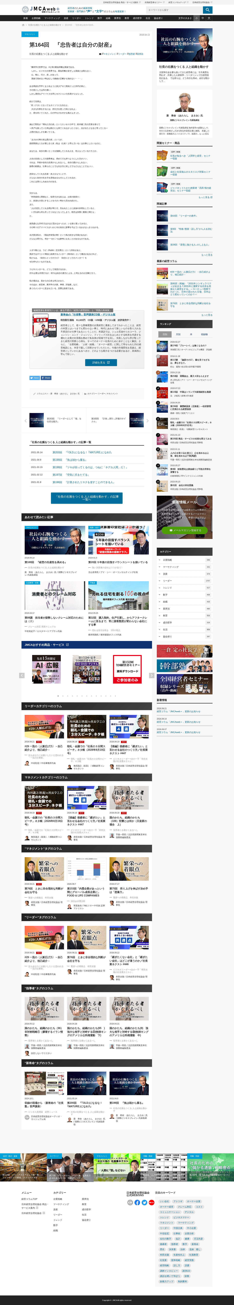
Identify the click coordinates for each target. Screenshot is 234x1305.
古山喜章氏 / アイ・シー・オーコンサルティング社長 (113, 572)
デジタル (189, 1212)
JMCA (114, 1300)
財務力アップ (166, 1281)
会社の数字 (165, 1239)
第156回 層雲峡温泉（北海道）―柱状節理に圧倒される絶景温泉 (190, 407)
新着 (25, 18)
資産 (66, 18)
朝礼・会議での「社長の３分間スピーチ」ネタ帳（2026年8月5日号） (191, 424)
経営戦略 (164, 1265)
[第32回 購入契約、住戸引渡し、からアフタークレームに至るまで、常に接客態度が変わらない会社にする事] (118, 595)
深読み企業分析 (78, 901)
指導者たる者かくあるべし (125, 830)
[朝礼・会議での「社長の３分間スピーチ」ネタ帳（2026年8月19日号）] (86, 726)
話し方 (177, 1265)
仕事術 (177, 1233)
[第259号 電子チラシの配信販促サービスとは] (210, 1167)
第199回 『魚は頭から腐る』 (127, 1103)
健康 (187, 1239)
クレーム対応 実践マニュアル (42, 626)
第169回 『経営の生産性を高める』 (46, 562)
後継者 (163, 1244)
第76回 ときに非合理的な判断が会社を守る (44, 890)
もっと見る (206, 197)
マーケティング (52, 18)
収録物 (204, 334)
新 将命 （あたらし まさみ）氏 (65, 394)
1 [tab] (58, 696)
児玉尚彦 (198, 1239)
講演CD (186, 1271)
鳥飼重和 (182, 1281)
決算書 (172, 1249)
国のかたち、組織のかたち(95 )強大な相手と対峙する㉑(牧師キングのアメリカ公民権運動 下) (86, 1032)
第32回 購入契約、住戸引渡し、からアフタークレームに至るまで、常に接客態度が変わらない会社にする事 (117, 621)
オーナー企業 (193, 1201)
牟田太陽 (164, 1255)
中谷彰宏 (164, 1233)
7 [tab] (86, 696)
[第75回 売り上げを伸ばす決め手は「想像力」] (129, 869)
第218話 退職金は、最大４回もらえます (189, 376)
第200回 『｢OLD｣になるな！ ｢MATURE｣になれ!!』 (84, 1105)
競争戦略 (175, 1260)
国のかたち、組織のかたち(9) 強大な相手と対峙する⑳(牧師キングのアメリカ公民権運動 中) (129, 1032)
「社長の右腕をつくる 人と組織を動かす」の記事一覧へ (87, 498)
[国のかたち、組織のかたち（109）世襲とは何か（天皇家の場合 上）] (129, 797)
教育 (127, 18)
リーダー (76, 18)
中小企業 (191, 1228)
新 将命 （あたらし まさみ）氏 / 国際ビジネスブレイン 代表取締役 (89, 1122)
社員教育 (193, 1255)
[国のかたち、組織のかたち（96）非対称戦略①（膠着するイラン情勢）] (44, 1008)
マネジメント (30, 34)
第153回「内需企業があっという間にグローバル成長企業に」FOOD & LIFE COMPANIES (86, 892)
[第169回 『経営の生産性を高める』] (55, 540)
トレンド (89, 18)
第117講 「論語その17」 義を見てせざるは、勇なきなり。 (190, 361)
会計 (178, 1239)
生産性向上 (179, 1255)
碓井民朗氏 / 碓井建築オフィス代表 (104, 635)
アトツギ (178, 1201)
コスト (199, 1207)
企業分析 (189, 1233)
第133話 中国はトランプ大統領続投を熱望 (190, 392)
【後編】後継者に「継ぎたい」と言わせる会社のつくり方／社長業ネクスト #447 (129, 750)
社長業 (163, 1260)
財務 (187, 1276)
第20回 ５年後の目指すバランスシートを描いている (118, 562)
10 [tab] (101, 696)
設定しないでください (41, 1053)
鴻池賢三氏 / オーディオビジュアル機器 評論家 (191, 349)
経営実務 (189, 1260)
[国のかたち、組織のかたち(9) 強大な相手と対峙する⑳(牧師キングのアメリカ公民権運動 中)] (129, 1008)
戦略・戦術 (148, 1156)
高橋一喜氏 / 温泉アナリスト (182, 413)
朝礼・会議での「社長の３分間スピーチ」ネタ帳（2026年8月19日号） (86, 750)
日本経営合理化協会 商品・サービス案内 (122, 2)
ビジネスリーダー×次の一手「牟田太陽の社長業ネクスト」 (130, 760)
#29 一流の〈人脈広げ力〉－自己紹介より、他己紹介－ (44, 748)
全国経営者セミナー (155, 2)
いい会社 (164, 1201)
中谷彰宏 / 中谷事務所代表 (43, 763)
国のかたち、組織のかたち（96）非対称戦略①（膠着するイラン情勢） (44, 1032)
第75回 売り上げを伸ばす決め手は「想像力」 (129, 890)
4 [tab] (72, 696)
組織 (108, 18)
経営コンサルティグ (179, 2)
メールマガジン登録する (185, 530)
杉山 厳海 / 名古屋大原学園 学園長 (185, 367)
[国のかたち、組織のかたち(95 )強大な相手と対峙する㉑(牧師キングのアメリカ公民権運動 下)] (86, 1008)
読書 (187, 1265)
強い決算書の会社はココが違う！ (107, 567)
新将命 (140, 54)
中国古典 (178, 1228)
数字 (100, 18)
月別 (178, 334)
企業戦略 (36, 18)
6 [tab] (82, 696)
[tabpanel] (46, 671)
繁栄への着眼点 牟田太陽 (40, 897)
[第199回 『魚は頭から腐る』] (129, 1083)
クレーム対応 (184, 1207)
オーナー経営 (166, 1207)
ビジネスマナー (181, 1217)
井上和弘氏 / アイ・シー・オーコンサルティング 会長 (191, 381)
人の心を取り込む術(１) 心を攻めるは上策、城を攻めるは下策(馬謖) (189, 454)
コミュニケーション (170, 1212)
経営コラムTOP (29, 1199)
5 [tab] (77, 696)
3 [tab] (67, 696)
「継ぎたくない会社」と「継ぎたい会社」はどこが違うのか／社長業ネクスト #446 (129, 961)
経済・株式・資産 (10, 1156)
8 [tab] (91, 696)
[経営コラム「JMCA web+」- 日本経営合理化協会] (43, 10)
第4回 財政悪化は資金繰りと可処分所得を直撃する (190, 470)
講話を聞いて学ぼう (170, 1276)
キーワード (54, 1156)
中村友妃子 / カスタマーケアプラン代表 (43, 631)
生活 (148, 18)
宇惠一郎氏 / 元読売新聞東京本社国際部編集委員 (191, 460)
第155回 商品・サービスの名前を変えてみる (191, 438)
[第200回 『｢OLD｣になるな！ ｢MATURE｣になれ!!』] (86, 1083)
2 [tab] (62, 696)
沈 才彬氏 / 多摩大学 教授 (181, 396)
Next (151, 675)
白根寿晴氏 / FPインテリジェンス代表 (186, 476)
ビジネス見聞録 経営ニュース (42, 1112)
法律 (182, 1249)
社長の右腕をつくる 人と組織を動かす (48, 54)
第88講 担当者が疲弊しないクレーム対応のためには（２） (54, 619)
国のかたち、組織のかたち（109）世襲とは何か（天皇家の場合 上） (128, 821)
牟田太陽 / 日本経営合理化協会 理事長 (186, 442)
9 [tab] (96, 696)
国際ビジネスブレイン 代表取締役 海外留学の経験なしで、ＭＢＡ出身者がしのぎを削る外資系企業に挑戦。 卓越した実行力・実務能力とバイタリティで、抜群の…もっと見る (184, 131)
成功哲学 (137, 18)
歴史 (162, 1249)
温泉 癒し (195, 1249)
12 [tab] (110, 696)
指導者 (132, 54)
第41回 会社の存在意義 (181, 485)
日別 (165, 334)
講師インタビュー (169, 1271)
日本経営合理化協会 (202, 2)
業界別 (117, 18)
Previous (22, 675)
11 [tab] (105, 696)
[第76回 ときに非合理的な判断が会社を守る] (44, 869)
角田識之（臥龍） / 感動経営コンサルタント (189, 429)
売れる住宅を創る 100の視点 (106, 630)
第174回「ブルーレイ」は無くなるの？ (188, 345)
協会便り (158, 18)
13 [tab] (115, 696)
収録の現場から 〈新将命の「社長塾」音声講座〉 (44, 1105)
